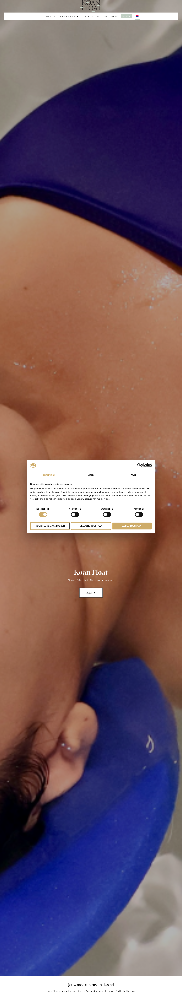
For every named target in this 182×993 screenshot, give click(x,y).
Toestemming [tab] (48, 475)
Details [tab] (91, 475)
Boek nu (91, 592)
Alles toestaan (131, 526)
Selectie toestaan (91, 526)
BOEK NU (127, 16)
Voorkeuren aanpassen (50, 526)
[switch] (75, 514)
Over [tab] (133, 475)
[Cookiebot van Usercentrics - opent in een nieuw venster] (139, 465)
